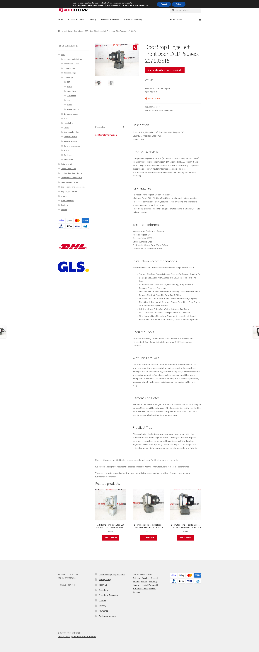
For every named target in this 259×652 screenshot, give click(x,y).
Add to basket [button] (111, 537)
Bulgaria (136, 578)
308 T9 (69, 86)
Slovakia (136, 592)
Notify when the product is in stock (164, 70)
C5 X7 (69, 100)
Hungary (136, 585)
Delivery (92, 19)
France (144, 581)
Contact (102, 600)
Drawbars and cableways (71, 177)
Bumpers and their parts (74, 59)
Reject (178, 4)
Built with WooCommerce (84, 636)
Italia (144, 585)
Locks (66, 127)
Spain (145, 588)
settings (144, 5)
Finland (136, 581)
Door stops (78, 31)
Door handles (69, 68)
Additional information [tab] (106, 134)
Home (60, 19)
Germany (153, 581)
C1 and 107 (71, 91)
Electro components (69, 182)
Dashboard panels (71, 64)
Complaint (104, 590)
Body (70, 31)
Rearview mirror (70, 136)
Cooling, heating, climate (71, 173)
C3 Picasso (71, 95)
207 (86, 31)
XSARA (69, 105)
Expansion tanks (71, 114)
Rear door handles (71, 132)
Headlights (68, 123)
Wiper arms (68, 159)
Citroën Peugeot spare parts (112, 574)
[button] (135, 47)
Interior (64, 196)
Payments (103, 610)
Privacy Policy (105, 579)
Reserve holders (70, 141)
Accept (164, 4)
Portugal (152, 585)
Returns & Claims (76, 19)
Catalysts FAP (66, 164)
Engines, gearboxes (69, 191)
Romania (137, 588)
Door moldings (70, 73)
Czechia (145, 578)
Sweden (152, 588)
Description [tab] (100, 126)
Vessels (64, 209)
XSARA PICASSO (73, 109)
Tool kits (64, 205)
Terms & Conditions (110, 19)
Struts (66, 150)
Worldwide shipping (133, 19)
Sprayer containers (72, 146)
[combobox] (185, 10)
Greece (154, 578)
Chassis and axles (68, 168)
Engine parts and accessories (73, 187)
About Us (103, 584)
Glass (66, 118)
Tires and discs (67, 200)
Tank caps (68, 155)
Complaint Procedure (108, 595)
